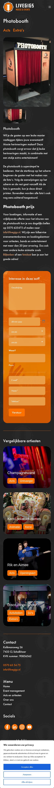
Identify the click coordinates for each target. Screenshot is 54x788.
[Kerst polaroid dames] (27, 513)
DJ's (30, 612)
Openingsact (27, 572)
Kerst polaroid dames (24, 519)
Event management (14, 691)
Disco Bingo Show (21, 605)
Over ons (8, 699)
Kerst (28, 526)
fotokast (26, 254)
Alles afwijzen (27, 782)
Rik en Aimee (17, 565)
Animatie (14, 526)
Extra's (18, 30)
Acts (6, 30)
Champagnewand (21, 473)
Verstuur (16, 412)
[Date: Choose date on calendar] (43, 321)
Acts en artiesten (12, 695)
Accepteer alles (27, 767)
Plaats (11, 365)
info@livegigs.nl (11, 232)
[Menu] (50, 7)
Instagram (20, 731)
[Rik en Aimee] (27, 559)
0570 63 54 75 (11, 665)
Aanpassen (27, 774)
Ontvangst (26, 480)
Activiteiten (16, 612)
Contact (7, 704)
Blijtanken (8, 254)
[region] (27, 764)
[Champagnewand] (27, 467)
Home (6, 686)
